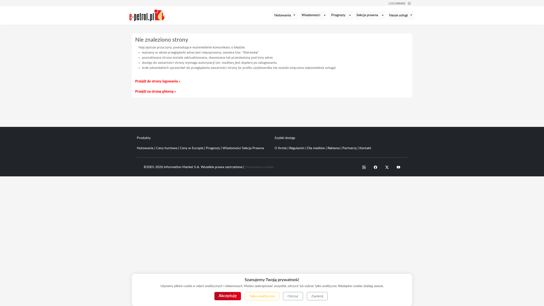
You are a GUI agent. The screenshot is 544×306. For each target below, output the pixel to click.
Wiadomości (311, 15)
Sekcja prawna (367, 15)
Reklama (333, 148)
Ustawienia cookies (259, 167)
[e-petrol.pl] (147, 15)
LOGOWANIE (396, 3)
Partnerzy (349, 148)
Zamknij (317, 296)
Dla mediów (316, 148)
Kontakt (365, 148)
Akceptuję (228, 296)
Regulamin (297, 148)
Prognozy (338, 15)
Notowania (145, 148)
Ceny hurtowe (166, 148)
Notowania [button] (282, 15)
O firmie (281, 148)
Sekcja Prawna (253, 148)
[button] (364, 167)
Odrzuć (293, 296)
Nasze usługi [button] (398, 15)
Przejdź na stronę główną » (155, 91)
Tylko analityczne (262, 296)
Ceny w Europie (191, 148)
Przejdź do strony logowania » (157, 81)
